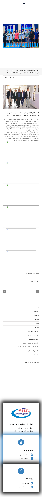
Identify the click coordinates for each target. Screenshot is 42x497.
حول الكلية (25, 483)
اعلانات (36, 323)
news (36, 316)
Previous (11, 77)
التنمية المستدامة (33, 331)
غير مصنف (35, 355)
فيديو (36, 359)
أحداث (36, 320)
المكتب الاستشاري (33, 351)
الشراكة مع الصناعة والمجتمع (30, 343)
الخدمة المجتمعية (33, 339)
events (36, 312)
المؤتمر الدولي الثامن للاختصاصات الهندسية (26, 347)
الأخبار (27, 273)
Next (5, 77)
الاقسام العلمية (24, 486)
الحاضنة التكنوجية (33, 335)
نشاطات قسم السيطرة (31, 363)
